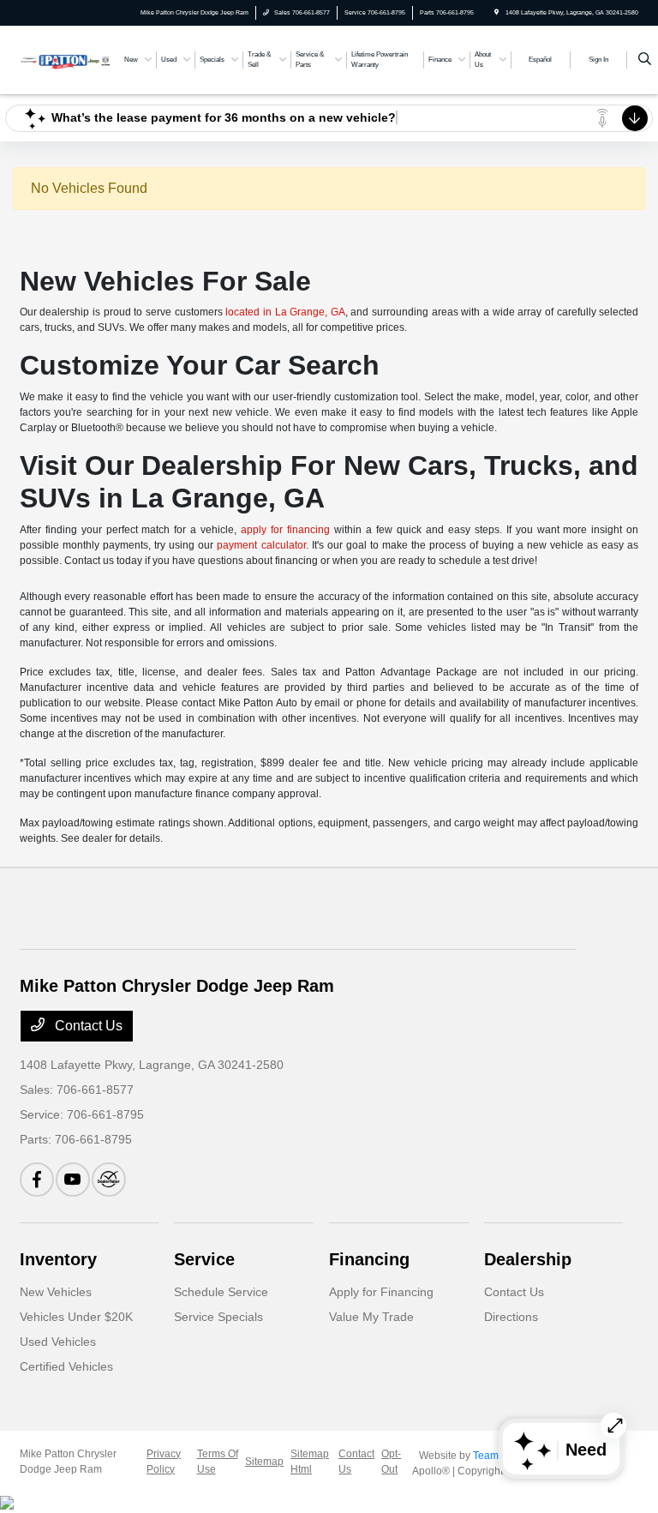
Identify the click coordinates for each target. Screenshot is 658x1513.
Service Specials (218, 1317)
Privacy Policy (164, 1461)
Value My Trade (371, 1317)
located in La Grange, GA (285, 312)
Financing (369, 1259)
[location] (496, 12)
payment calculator (261, 545)
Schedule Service (221, 1292)
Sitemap (264, 1462)
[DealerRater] (109, 1179)
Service (204, 1259)
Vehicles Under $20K (76, 1317)
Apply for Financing (381, 1292)
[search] (644, 60)
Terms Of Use (217, 1461)
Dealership (527, 1259)
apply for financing (285, 530)
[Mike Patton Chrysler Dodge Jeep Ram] (66, 58)
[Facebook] (37, 1179)
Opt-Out (391, 1461)
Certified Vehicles (66, 1366)
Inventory (58, 1259)
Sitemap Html (309, 1461)
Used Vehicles (58, 1341)
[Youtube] (73, 1179)
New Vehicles (56, 1292)
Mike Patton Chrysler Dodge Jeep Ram (68, 1461)
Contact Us (87, 1025)
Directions (511, 1317)
